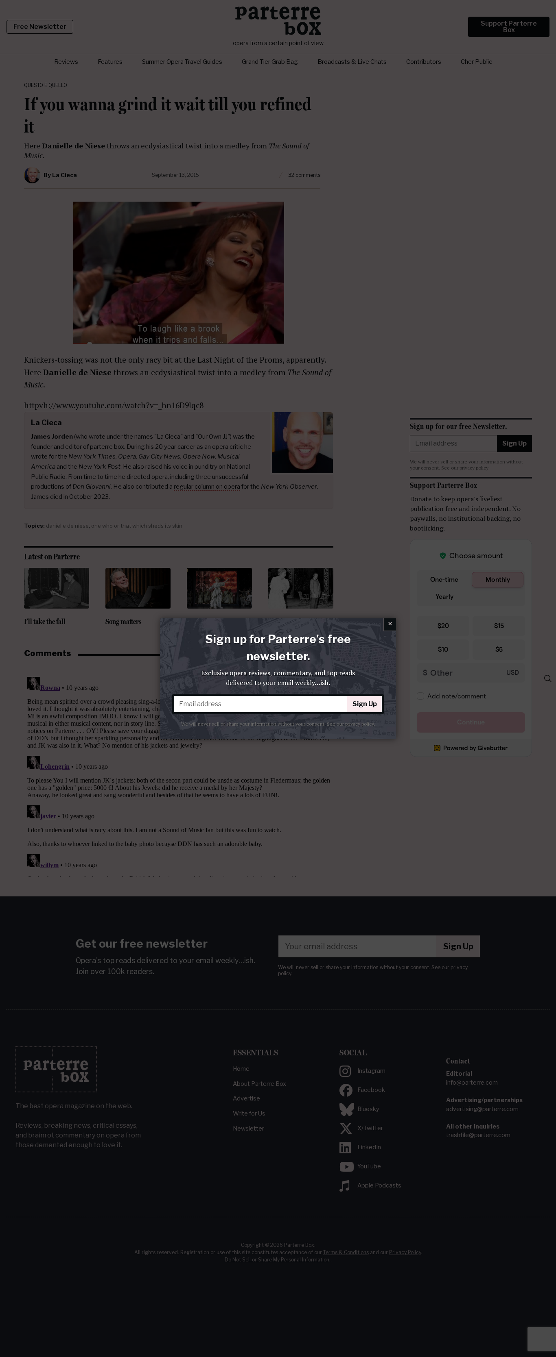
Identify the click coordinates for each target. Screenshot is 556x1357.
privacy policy (359, 724)
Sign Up (364, 704)
